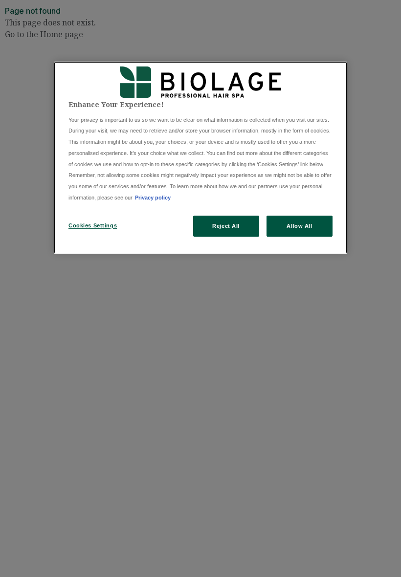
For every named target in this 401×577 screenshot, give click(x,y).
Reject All (226, 226)
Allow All (299, 226)
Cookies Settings (92, 225)
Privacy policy (153, 197)
